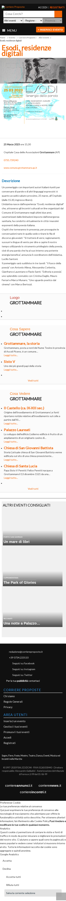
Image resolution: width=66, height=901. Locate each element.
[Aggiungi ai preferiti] (58, 131)
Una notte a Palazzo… (22, 623)
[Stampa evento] (45, 132)
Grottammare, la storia (22, 343)
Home (2, 37)
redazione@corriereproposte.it (26, 651)
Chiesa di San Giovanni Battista (28, 448)
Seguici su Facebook (23, 663)
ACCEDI (40, 7)
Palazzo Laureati (17, 430)
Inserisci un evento (15, 721)
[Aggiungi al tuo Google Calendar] (33, 130)
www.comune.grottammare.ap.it (20, 167)
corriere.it (18, 785)
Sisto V (9, 361)
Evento (12, 37)
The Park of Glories (20, 582)
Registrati (9, 742)
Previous (5, 92)
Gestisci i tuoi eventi (15, 726)
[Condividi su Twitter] (21, 132)
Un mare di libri (17, 542)
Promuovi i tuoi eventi (16, 732)
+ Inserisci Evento (50, 29)
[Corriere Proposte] (15, 7)
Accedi (7, 737)
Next (60, 92)
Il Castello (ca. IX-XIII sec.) (24, 408)
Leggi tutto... (11, 355)
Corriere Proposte (27, 37)
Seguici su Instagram (23, 669)
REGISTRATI (53, 7)
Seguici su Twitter (22, 674)
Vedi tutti (33, 380)
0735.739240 (11, 160)
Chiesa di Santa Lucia (20, 466)
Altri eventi (44, 37)
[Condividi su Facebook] (8, 132)
